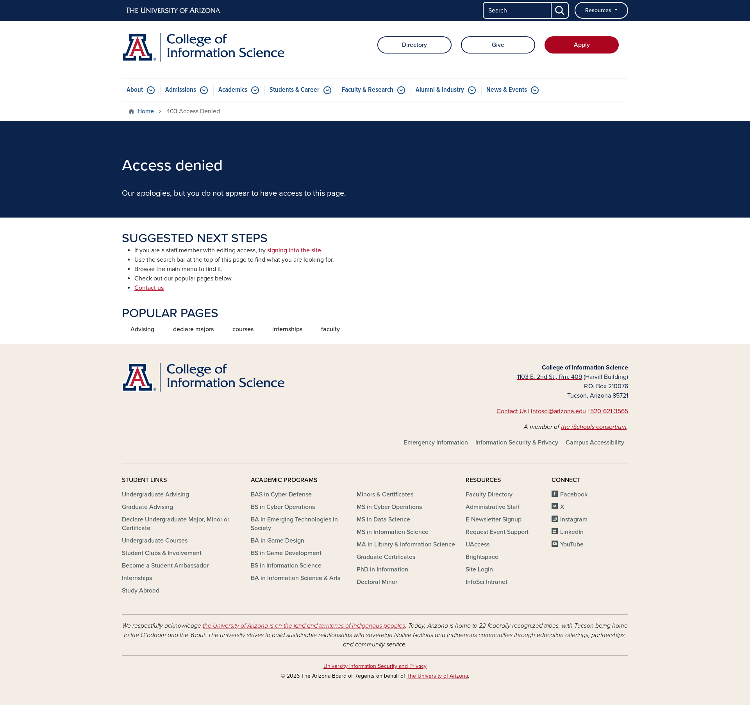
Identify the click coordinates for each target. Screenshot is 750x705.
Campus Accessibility (595, 442)
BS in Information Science (286, 565)
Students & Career (295, 90)
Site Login (479, 569)
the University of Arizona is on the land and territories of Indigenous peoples (304, 626)
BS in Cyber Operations (283, 507)
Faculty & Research (367, 90)
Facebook (574, 494)
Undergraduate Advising (155, 494)
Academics (232, 90)
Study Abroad (140, 590)
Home (146, 111)
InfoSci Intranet (486, 582)
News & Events (506, 90)
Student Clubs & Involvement (162, 553)
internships (287, 329)
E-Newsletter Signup (493, 519)
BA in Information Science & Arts (295, 578)
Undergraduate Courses (155, 540)
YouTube (572, 544)
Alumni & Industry (440, 90)
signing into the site (294, 250)
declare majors (193, 329)
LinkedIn (572, 532)
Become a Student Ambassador (165, 565)
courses (243, 329)
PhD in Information (382, 569)
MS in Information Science (393, 532)
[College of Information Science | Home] (203, 47)
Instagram (574, 519)
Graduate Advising (147, 507)
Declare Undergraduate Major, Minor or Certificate (175, 524)
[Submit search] (560, 10)
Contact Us (511, 411)
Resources (599, 10)
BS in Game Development (286, 553)
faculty (330, 329)
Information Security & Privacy (516, 442)
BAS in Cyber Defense (281, 494)
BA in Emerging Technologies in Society (294, 524)
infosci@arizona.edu (558, 411)
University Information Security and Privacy (375, 666)
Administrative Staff (493, 507)
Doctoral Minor (377, 582)
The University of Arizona (437, 676)
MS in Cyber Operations (389, 507)
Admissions (180, 90)
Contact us (149, 288)
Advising (142, 329)
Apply (582, 45)
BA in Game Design (277, 540)
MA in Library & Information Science (406, 544)
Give (498, 45)
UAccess (477, 544)
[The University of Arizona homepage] (173, 10)
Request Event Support (497, 532)
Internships (137, 578)
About (135, 90)
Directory (414, 45)
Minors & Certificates (385, 494)
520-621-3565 (609, 411)
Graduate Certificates (386, 557)
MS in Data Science (383, 519)
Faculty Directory (489, 494)
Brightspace (482, 557)
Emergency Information (436, 442)
